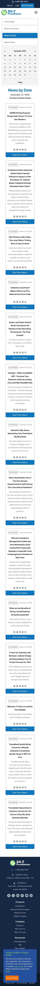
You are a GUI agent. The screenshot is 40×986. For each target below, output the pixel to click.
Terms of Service (21, 983)
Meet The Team (20, 932)
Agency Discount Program (20, 909)
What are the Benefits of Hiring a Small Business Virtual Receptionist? (20, 611)
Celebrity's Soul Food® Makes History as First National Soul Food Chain (20, 291)
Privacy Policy (10, 983)
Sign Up (10, 5)
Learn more (18, 966)
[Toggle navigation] (36, 12)
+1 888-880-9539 (21, 1)
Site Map (32, 983)
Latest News (9, 22)
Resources (20, 938)
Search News (9, 42)
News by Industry (11, 29)
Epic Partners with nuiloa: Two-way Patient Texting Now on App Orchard (20, 240)
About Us (20, 925)
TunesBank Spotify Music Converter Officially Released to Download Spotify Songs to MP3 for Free (20, 750)
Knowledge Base (20, 941)
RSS (20, 945)
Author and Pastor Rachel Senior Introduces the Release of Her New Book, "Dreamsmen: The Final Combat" (20, 329)
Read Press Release (20, 155)
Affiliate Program (20, 916)
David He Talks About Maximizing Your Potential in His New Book (20, 433)
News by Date (10, 35)
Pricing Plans (20, 906)
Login (17, 5)
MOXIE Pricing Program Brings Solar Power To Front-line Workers (20, 116)
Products (20, 902)
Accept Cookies (12, 978)
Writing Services (20, 913)
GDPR (8, 971)
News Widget (20, 948)
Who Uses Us (20, 929)
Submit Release (27, 5)
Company (20, 922)
